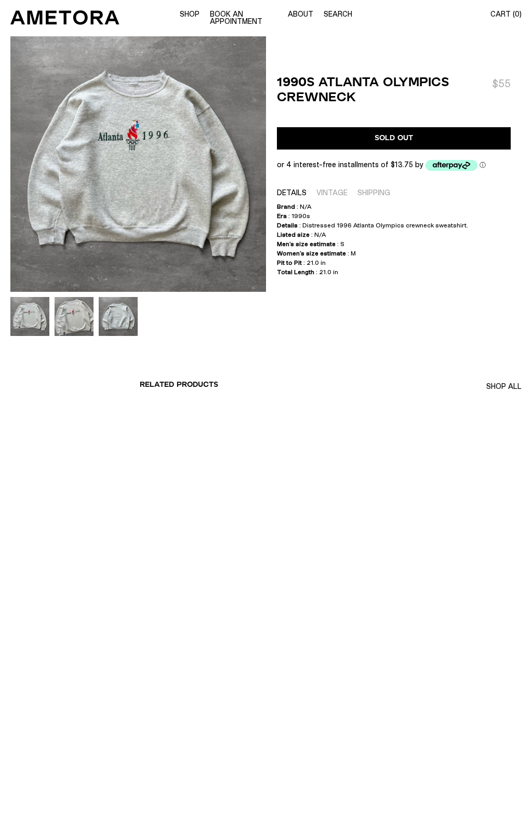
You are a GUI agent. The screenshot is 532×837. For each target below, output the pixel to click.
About (300, 14)
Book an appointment (236, 17)
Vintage (332, 192)
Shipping (373, 192)
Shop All (504, 386)
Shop (190, 14)
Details (292, 192)
